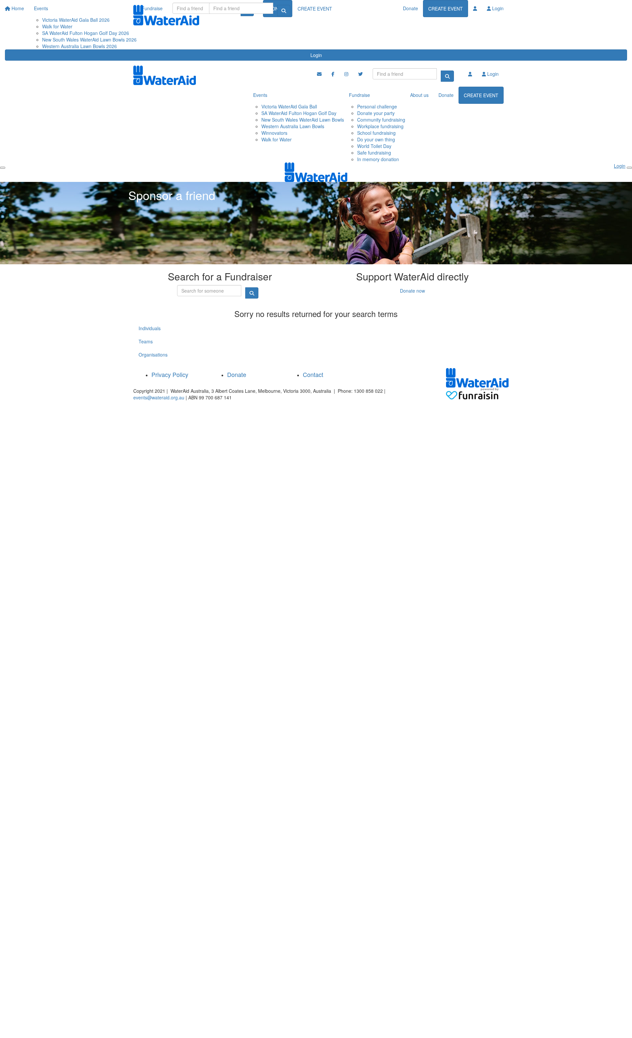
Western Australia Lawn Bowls (292, 126)
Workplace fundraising (380, 126)
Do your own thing (376, 139)
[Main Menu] (2, 168)
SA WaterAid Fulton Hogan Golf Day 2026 (85, 33)
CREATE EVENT (445, 8)
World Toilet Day (374, 146)
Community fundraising (381, 119)
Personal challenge (377, 106)
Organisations (153, 354)
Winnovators (274, 133)
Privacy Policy (169, 374)
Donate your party (376, 113)
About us (419, 95)
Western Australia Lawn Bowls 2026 (79, 46)
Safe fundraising (374, 152)
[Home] (166, 15)
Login (316, 55)
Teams (146, 341)
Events (260, 95)
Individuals (150, 328)
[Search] (283, 10)
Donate (410, 8)
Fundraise (359, 95)
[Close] (629, 168)
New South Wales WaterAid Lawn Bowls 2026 (89, 39)
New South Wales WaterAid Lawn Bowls (302, 119)
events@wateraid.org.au (158, 397)
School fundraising (376, 133)
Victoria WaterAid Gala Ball (289, 106)
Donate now (412, 290)
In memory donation (378, 159)
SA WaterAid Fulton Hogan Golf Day (298, 113)
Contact (313, 374)
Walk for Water (276, 139)
